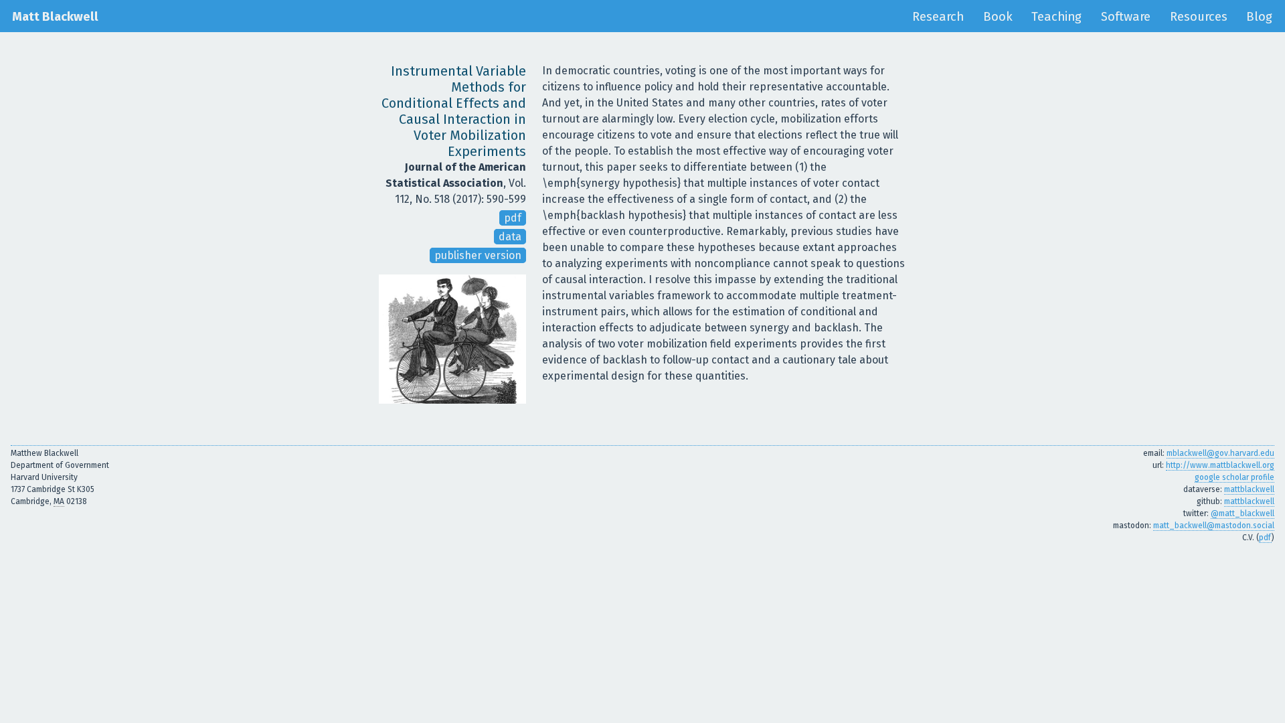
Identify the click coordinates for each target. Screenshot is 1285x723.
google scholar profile (1234, 477)
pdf (512, 218)
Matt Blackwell (55, 16)
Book (998, 16)
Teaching (1056, 16)
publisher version (477, 255)
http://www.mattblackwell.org (1220, 465)
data (510, 236)
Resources (1198, 16)
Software (1125, 16)
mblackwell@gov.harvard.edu (1220, 453)
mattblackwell (1249, 489)
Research (938, 16)
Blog (1259, 16)
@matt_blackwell (1242, 513)
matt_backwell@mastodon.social (1213, 525)
